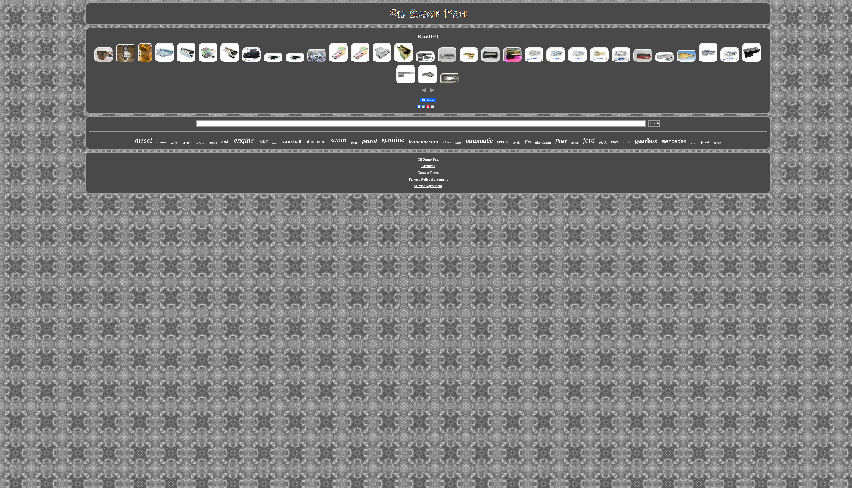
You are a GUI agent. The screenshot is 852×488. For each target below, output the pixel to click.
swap (354, 142)
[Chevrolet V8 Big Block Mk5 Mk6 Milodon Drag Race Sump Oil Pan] (104, 62)
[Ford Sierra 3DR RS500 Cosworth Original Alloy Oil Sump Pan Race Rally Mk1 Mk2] (125, 62)
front (705, 142)
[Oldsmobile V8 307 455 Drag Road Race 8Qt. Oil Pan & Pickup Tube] (208, 62)
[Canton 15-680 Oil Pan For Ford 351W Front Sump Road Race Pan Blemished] (730, 62)
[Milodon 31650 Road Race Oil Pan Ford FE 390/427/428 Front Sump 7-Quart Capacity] (686, 62)
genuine (392, 139)
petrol (369, 140)
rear (263, 141)
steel (626, 142)
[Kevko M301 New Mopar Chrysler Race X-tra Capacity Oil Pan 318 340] (295, 62)
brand (161, 142)
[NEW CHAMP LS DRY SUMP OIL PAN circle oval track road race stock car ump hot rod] (447, 62)
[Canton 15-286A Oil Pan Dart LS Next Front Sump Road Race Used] (621, 62)
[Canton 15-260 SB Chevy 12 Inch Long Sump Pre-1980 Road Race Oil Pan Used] (534, 62)
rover (693, 143)
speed (717, 143)
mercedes (674, 141)
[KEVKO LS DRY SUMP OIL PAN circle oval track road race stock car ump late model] (491, 62)
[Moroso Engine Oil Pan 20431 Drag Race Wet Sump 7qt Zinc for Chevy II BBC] (665, 62)
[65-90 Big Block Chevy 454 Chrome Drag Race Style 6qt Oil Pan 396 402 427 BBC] (230, 62)
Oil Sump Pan (428, 159)
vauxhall (291, 141)
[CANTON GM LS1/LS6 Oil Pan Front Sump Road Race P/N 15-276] (469, 62)
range (213, 142)
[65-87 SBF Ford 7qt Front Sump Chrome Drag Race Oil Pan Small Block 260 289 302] (382, 62)
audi (225, 142)
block (603, 142)
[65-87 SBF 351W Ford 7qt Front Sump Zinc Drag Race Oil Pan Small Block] (404, 62)
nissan (575, 142)
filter (561, 141)
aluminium (543, 142)
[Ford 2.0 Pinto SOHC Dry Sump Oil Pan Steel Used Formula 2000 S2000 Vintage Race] (449, 84)
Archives (428, 166)
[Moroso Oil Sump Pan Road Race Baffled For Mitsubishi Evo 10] (428, 84)
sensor (275, 143)
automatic (479, 140)
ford (589, 140)
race (615, 142)
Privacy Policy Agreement (428, 179)
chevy (458, 142)
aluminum (315, 141)
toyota (200, 142)
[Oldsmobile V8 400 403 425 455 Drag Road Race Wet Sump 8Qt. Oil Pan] (338, 62)
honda (516, 142)
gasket (174, 142)
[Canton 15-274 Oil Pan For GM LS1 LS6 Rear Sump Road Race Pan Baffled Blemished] (599, 62)
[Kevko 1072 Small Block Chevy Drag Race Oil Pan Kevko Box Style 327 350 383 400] (186, 62)
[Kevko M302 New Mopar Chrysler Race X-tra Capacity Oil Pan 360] (273, 62)
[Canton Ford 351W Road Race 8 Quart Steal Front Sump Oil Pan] (512, 62)
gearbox (646, 140)
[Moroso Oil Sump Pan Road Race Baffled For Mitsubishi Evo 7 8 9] (425, 62)
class (447, 142)
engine (244, 140)
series (502, 141)
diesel (143, 140)
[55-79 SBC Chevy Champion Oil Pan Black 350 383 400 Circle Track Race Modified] (251, 62)
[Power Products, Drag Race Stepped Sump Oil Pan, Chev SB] (752, 62)
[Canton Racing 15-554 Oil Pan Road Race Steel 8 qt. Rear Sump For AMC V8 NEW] (708, 62)
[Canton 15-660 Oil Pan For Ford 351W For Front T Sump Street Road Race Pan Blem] (556, 62)
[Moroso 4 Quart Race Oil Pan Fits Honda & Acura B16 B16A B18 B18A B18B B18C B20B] (317, 62)
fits (528, 141)
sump (338, 140)
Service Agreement (428, 186)
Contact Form (428, 173)
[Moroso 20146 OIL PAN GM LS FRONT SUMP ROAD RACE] (406, 84)
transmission (423, 141)
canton (187, 142)
